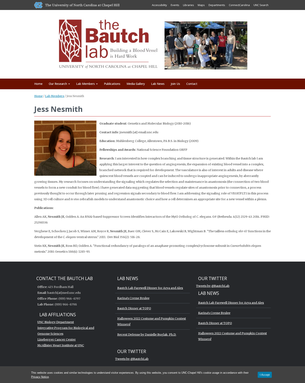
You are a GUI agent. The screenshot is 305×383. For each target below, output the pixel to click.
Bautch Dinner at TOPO (134, 308)
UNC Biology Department (55, 322)
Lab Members (86, 84)
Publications (112, 84)
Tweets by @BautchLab (212, 286)
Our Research (58, 84)
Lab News (158, 84)
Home (38, 84)
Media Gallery (136, 84)
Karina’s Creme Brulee (133, 298)
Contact (191, 84)
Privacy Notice (40, 376)
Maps (201, 5)
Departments (217, 5)
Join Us (175, 84)
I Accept (265, 374)
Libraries (188, 5)
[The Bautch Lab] (153, 43)
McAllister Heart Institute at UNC (60, 345)
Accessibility (159, 5)
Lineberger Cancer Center (56, 339)
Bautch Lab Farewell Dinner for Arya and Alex (150, 288)
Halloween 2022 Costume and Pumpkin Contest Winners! (151, 321)
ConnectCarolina (239, 5)
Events (175, 5)
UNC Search (261, 5)
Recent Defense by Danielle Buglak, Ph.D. (146, 334)
